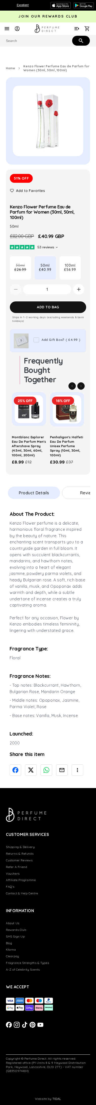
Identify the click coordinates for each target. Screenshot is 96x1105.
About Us (12, 923)
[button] (27, 190)
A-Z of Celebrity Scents (23, 969)
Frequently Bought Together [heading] (43, 370)
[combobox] (48, 41)
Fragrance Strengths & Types (27, 963)
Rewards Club (16, 930)
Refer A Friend (16, 867)
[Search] (80, 40)
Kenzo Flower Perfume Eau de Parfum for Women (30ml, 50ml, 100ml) (56, 68)
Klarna (11, 949)
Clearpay (12, 956)
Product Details (34, 492)
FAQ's (10, 886)
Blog (9, 943)
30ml (22, 271)
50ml (45, 267)
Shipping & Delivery (20, 847)
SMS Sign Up (15, 936)
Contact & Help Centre (22, 893)
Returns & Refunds (19, 853)
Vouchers (13, 873)
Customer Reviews (19, 860)
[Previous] (72, 386)
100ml (70, 267)
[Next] (81, 386)
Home (10, 68)
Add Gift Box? (61, 340)
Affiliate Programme (21, 880)
